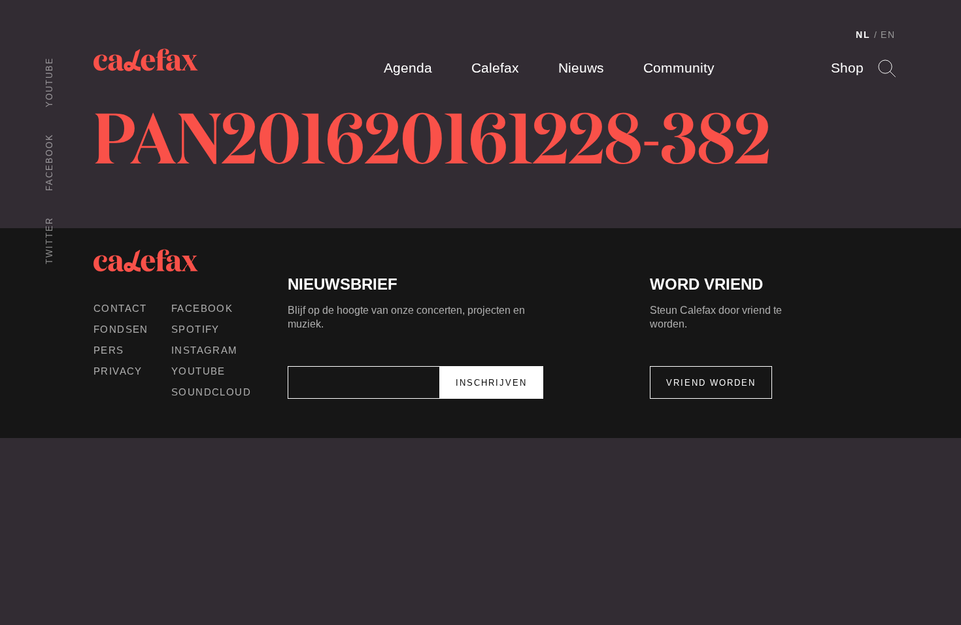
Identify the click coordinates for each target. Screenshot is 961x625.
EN (888, 34)
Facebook (49, 162)
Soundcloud (211, 391)
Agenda (408, 67)
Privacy (118, 371)
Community (679, 67)
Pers (108, 350)
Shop (847, 67)
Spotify (195, 329)
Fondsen (120, 329)
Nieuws (581, 67)
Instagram (204, 350)
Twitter (49, 240)
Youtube (49, 82)
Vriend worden (711, 383)
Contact (120, 308)
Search (887, 68)
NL (863, 34)
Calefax (495, 67)
